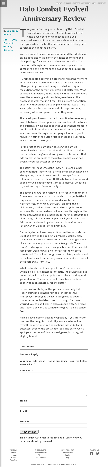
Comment (26, 370)
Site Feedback (40, 458)
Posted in (8, 43)
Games (7, 46)
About (59, 3)
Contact (101, 3)
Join (94, 3)
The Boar (48, 464)
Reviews (8, 50)
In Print (76, 3)
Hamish (67, 464)
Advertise (85, 3)
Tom (62, 464)
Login (67, 455)
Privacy (40, 455)
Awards (67, 3)
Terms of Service (40, 453)
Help (67, 458)
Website (24, 421)
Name (24, 400)
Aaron (75, 464)
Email (24, 411)
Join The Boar (68, 453)
